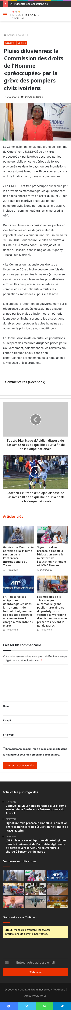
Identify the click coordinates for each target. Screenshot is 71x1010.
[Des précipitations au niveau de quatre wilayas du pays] (57, 889)
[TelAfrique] (24, 14)
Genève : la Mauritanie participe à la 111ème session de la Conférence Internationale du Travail (18, 556)
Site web (8, 734)
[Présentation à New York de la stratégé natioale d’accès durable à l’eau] (13, 902)
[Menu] (5, 16)
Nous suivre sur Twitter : (20, 917)
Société (22, 42)
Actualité (23, 34)
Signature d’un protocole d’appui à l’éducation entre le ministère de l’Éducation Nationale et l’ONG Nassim (51, 556)
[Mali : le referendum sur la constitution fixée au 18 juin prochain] (35, 889)
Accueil (11, 34)
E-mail (7, 720)
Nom (6, 706)
